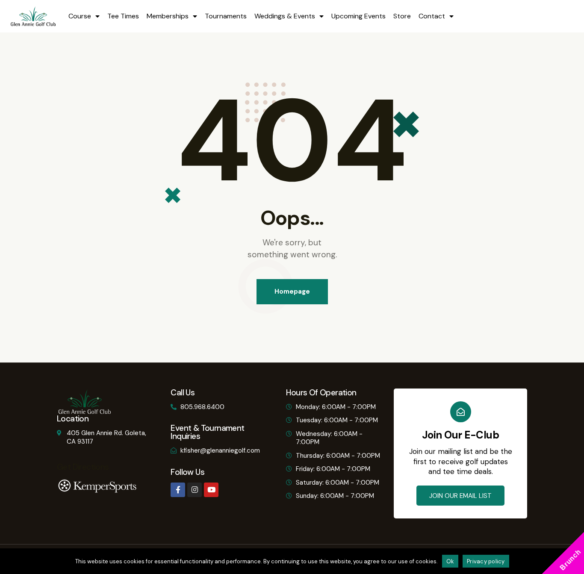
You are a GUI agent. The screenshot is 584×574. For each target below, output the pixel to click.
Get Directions (83, 467)
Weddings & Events (284, 16)
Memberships (168, 16)
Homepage (292, 291)
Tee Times (123, 16)
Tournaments (226, 16)
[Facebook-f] (178, 490)
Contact (432, 16)
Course (79, 16)
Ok (450, 561)
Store (402, 16)
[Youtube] (211, 490)
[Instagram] (194, 490)
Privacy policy (486, 561)
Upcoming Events (358, 16)
